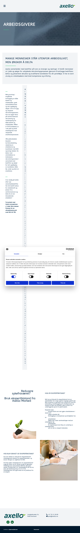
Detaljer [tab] (40, 253)
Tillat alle (62, 283)
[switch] (31, 276)
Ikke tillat (17, 283)
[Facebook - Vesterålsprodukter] (8, 522)
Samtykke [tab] (16, 253)
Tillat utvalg (40, 283)
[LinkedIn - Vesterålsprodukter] (12, 522)
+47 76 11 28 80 (53, 514)
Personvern (36, 529)
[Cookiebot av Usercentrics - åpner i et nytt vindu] (67, 249)
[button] (27, 6)
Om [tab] (63, 253)
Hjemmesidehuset (13, 529)
